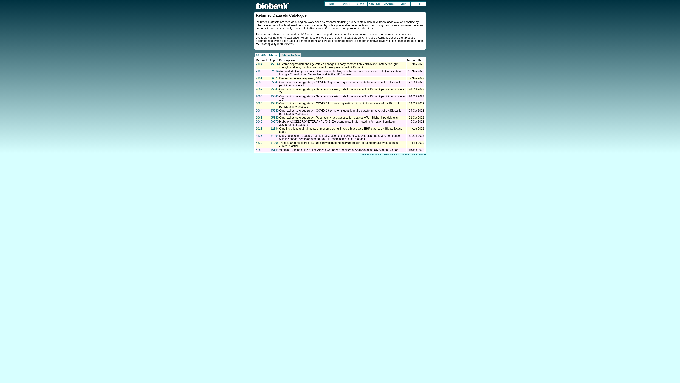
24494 (275, 135)
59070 (275, 121)
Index (331, 4)
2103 (259, 71)
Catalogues (374, 4)
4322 (259, 142)
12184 (275, 128)
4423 (259, 135)
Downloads (389, 4)
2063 (259, 96)
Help (418, 4)
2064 (259, 110)
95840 (275, 82)
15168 (275, 149)
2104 (259, 64)
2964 (275, 71)
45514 (275, 64)
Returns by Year (290, 55)
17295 (275, 142)
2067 (259, 89)
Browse (346, 4)
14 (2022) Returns (266, 55)
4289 (259, 149)
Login (403, 4)
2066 (259, 103)
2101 (259, 78)
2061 (259, 117)
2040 (259, 121)
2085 (259, 82)
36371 (275, 78)
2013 (259, 128)
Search (360, 4)
